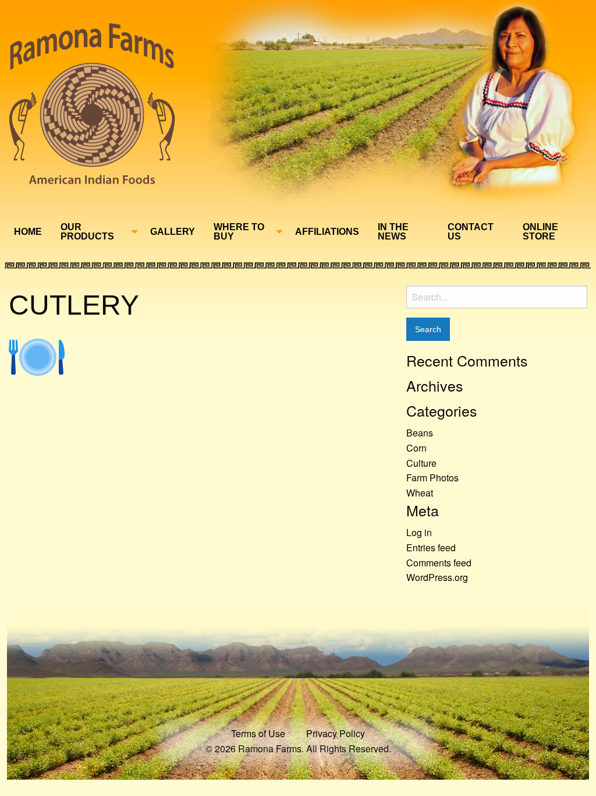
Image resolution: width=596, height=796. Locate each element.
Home (28, 232)
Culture (421, 463)
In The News (393, 231)
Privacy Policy (335, 733)
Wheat (419, 492)
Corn (416, 448)
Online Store (540, 231)
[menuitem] (28, 232)
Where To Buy (239, 231)
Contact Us (471, 231)
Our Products (87, 231)
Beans (419, 432)
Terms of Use (258, 733)
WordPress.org (437, 577)
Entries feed (431, 547)
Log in (419, 532)
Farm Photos (432, 477)
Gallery (172, 232)
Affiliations (327, 232)
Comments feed (438, 562)
